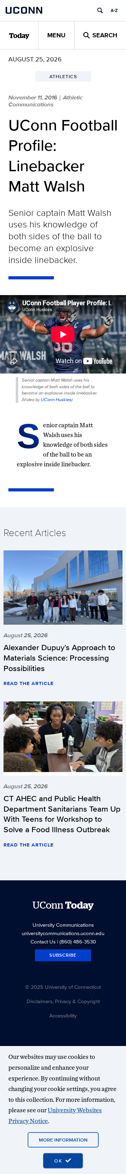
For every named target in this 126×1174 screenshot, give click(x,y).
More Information (63, 1139)
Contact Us (43, 941)
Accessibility (63, 1015)
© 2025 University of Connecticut (63, 987)
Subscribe (63, 955)
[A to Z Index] (114, 10)
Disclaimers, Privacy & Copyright (63, 1001)
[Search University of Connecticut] (100, 10)
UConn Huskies (56, 399)
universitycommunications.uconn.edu (63, 933)
